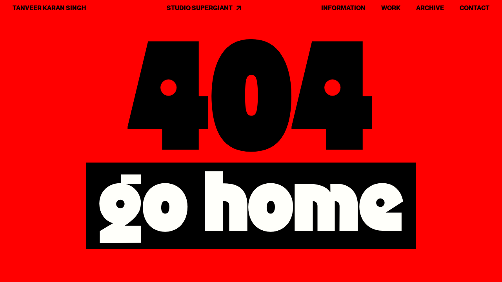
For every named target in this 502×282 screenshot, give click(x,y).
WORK (390, 8)
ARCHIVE (430, 8)
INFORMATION (343, 8)
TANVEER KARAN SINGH (49, 8)
